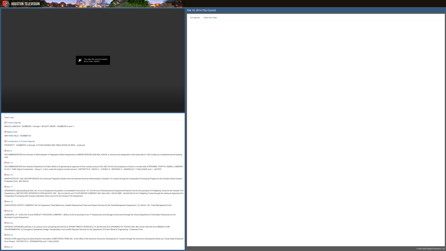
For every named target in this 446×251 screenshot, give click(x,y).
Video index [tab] (9, 117)
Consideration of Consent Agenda (20, 141)
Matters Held (11, 131)
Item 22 (9, 222)
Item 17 (9, 186)
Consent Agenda (13, 122)
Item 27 (9, 247)
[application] (93, 60)
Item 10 (9, 162)
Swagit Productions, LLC (436, 248)
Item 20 (9, 210)
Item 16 (9, 174)
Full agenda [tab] (195, 17)
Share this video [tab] (210, 17)
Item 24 (9, 234)
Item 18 (9, 201)
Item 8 (9, 150)
